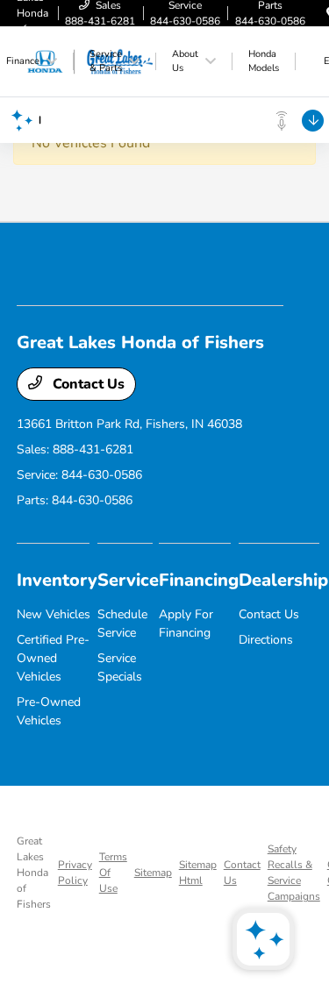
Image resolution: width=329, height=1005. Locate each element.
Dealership (283, 580)
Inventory (57, 580)
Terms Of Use (113, 872)
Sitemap (153, 873)
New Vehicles (53, 614)
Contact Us (87, 384)
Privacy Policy (75, 872)
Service (128, 580)
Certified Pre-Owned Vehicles (53, 658)
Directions (266, 639)
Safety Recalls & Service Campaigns (294, 872)
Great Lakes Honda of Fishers (34, 872)
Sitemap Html (198, 872)
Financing (199, 580)
